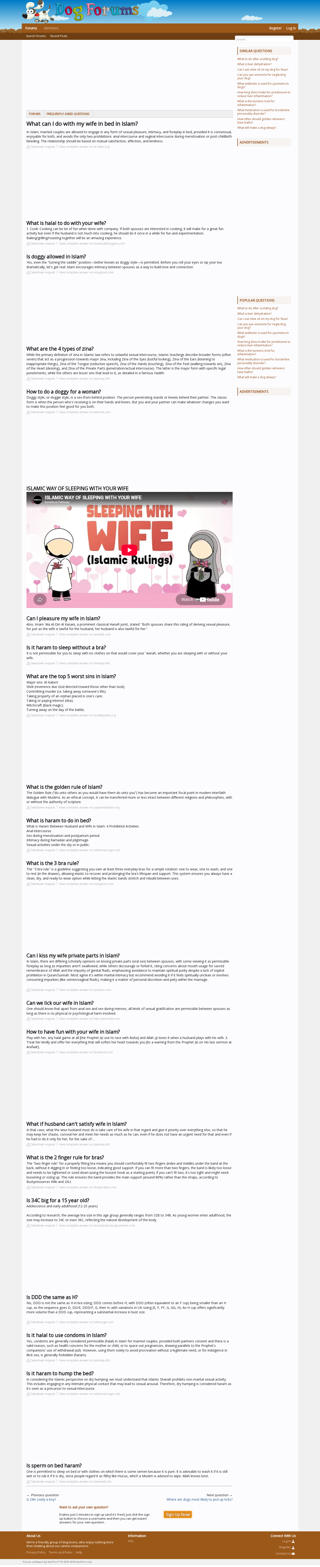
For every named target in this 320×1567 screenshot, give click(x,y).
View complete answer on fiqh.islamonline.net (89, 1019)
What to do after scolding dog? (257, 59)
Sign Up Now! (178, 1514)
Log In (291, 28)
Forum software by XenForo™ (57, 1561)
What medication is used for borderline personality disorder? (263, 112)
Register (275, 28)
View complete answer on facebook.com (86, 1052)
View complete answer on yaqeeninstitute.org (89, 807)
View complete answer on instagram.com (86, 272)
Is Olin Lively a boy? (41, 1499)
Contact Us (284, 1553)
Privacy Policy (36, 1552)
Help (79, 1552)
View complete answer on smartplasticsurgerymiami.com (97, 1225)
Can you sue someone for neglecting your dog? (261, 76)
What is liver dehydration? (254, 64)
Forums (31, 28)
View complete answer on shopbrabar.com (87, 1187)
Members (51, 28)
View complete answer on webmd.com (84, 412)
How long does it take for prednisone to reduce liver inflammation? (263, 94)
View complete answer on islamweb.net (85, 1482)
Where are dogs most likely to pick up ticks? (200, 1499)
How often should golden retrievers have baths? (261, 121)
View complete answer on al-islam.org (84, 147)
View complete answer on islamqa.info (84, 379)
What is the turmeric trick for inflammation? (256, 103)
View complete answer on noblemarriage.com (89, 850)
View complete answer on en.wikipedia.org (87, 715)
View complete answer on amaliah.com (85, 634)
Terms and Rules (61, 1552)
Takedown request (42, 147)
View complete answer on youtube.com (85, 990)
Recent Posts (58, 36)
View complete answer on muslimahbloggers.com (92, 243)
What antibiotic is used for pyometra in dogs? (263, 85)
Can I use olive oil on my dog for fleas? (262, 70)
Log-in (287, 1541)
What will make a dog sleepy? (256, 128)
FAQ (131, 1541)
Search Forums (36, 36)
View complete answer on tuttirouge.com (86, 1322)
